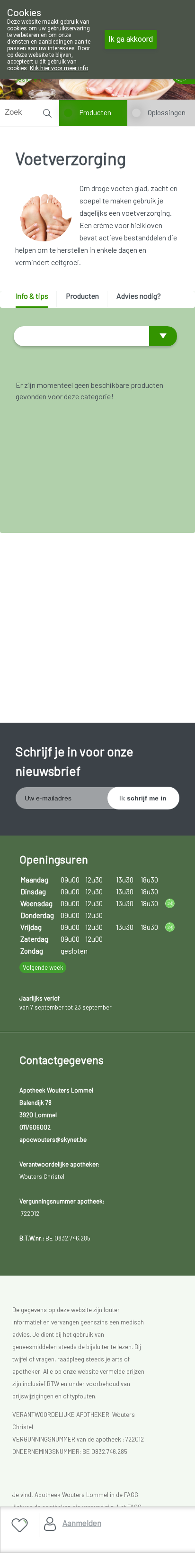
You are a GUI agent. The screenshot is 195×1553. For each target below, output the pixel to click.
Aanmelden (81, 1522)
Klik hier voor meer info (59, 68)
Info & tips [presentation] (32, 295)
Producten (95, 112)
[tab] (35, 299)
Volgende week (43, 967)
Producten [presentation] (82, 295)
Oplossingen (167, 112)
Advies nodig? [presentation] (138, 295)
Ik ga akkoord (130, 39)
